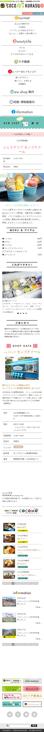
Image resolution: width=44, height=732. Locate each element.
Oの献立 (22, 27)
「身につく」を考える (22, 81)
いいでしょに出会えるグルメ (22, 30)
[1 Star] (3, 495)
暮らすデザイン (22, 77)
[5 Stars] (11, 495)
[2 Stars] (5, 495)
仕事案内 (22, 84)
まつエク (22, 51)
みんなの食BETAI (22, 24)
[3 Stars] (7, 495)
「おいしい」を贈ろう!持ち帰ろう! (22, 33)
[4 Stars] (9, 495)
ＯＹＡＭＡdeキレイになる (22, 54)
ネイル (22, 48)
